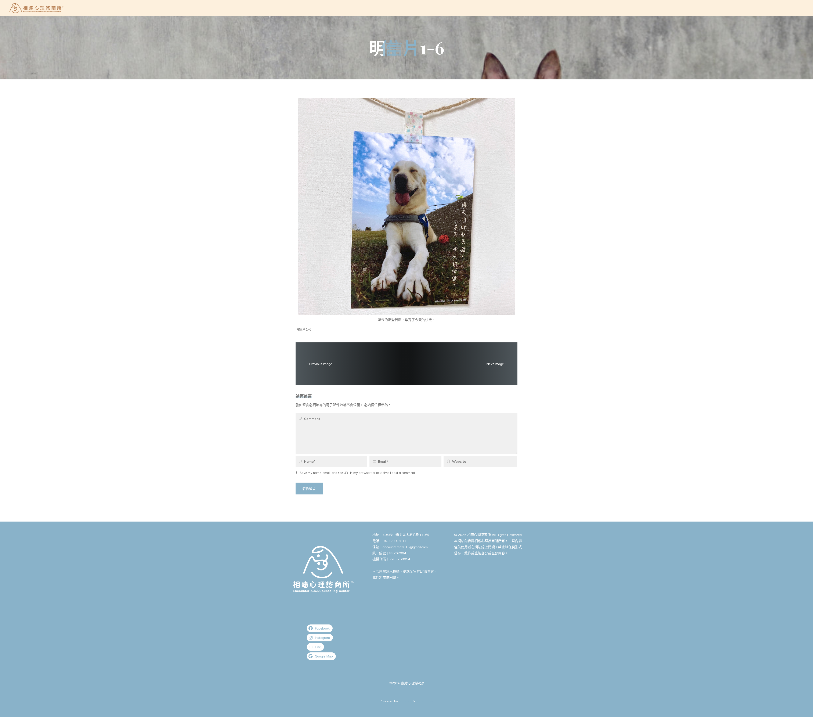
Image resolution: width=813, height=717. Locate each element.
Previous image (320, 364)
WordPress (424, 701)
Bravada (405, 701)
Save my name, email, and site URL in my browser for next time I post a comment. (358, 473)
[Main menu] (801, 8)
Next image (495, 364)
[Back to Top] (796, 700)
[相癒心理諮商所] (36, 8)
